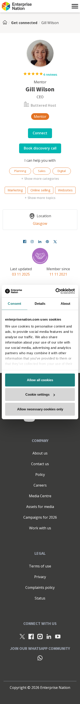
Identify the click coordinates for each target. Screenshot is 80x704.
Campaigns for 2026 (40, 517)
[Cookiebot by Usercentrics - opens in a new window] (56, 291)
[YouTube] (57, 636)
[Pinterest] (47, 241)
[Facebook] (24, 241)
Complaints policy (40, 587)
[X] (22, 636)
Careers (40, 485)
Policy (40, 474)
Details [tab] (40, 303)
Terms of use (40, 566)
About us (40, 453)
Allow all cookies (40, 380)
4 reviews (50, 74)
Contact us (40, 463)
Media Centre (40, 495)
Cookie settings (37, 394)
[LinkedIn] (49, 636)
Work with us (40, 528)
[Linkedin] (39, 241)
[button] (75, 6)
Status (40, 598)
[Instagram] (32, 241)
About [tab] (65, 303)
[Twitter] (55, 241)
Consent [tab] (14, 303)
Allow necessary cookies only (40, 409)
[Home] (6, 22)
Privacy (40, 576)
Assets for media (40, 506)
